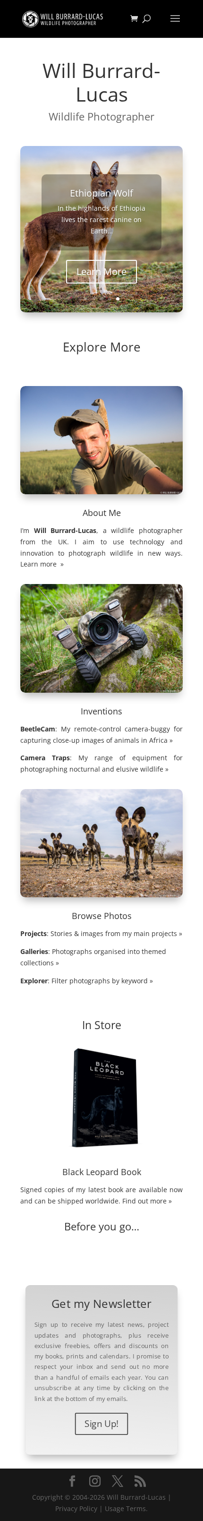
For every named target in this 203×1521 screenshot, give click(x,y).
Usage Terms (125, 1508)
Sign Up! (101, 1423)
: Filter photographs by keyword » (86, 980)
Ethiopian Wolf (101, 193)
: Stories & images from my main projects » (101, 933)
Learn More (101, 271)
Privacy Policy (76, 1508)
